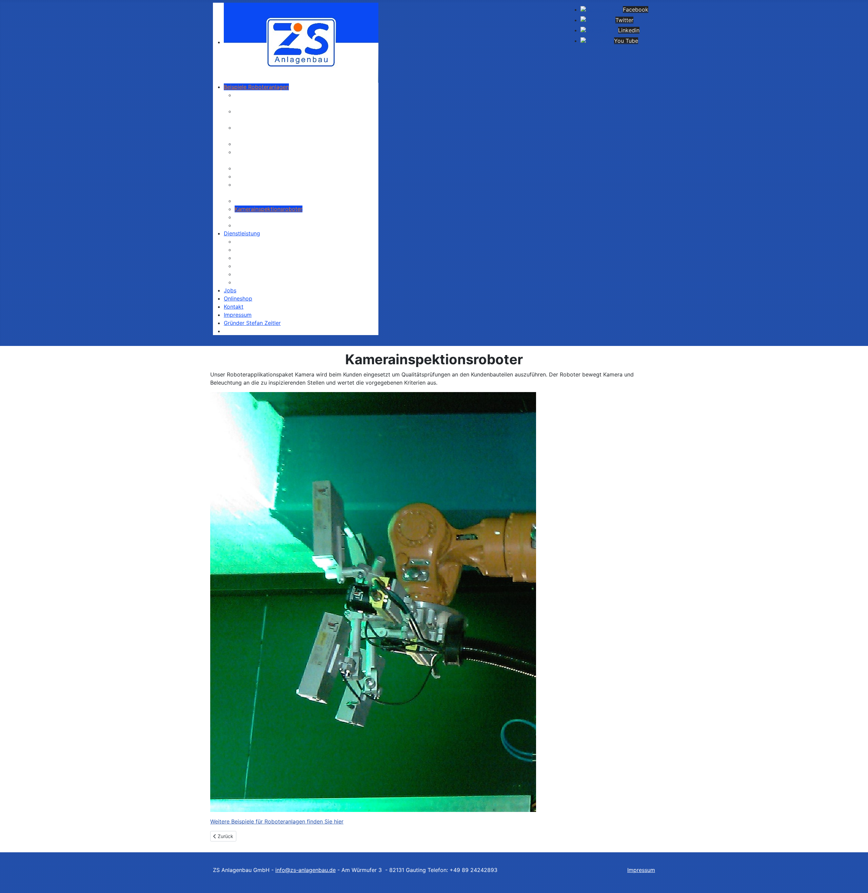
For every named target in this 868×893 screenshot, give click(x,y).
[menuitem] (301, 42)
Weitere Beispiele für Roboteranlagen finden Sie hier (276, 821)
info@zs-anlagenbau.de (305, 870)
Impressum (641, 870)
